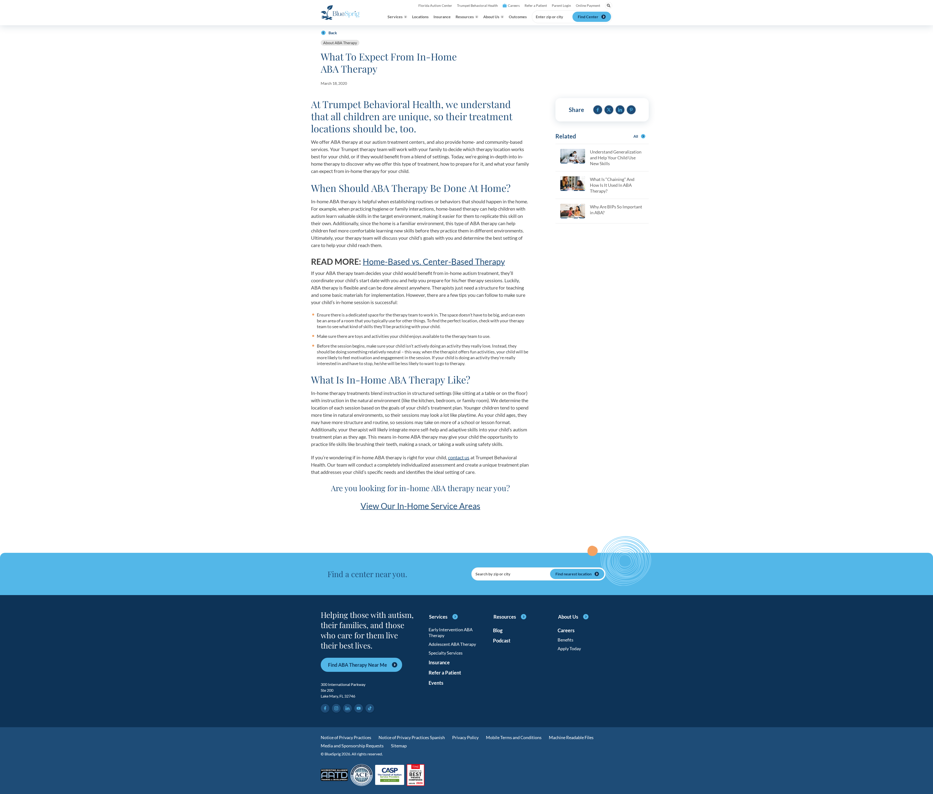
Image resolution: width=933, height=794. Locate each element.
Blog (497, 630)
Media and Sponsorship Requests (352, 745)
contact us (458, 457)
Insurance (442, 16)
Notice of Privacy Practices (346, 737)
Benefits (565, 639)
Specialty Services (446, 653)
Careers (514, 5)
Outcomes (518, 16)
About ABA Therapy (340, 42)
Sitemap (399, 745)
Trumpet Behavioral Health (477, 5)
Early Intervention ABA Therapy (451, 632)
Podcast (501, 640)
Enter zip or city (549, 17)
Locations (420, 16)
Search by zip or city (492, 574)
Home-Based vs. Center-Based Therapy (434, 261)
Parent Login (561, 5)
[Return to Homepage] (340, 12)
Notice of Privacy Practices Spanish (412, 737)
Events (436, 683)
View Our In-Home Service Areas (420, 506)
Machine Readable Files (571, 737)
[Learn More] (415, 775)
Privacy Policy (465, 737)
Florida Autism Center (435, 5)
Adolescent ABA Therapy (452, 644)
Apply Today (569, 648)
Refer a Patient (536, 5)
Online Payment (588, 5)
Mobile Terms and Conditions (514, 737)
